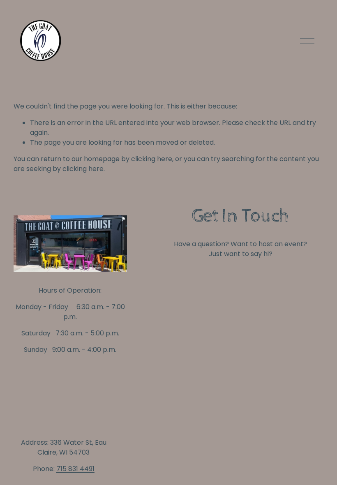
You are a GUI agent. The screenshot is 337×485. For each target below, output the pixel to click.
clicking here (151, 159)
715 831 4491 (75, 468)
